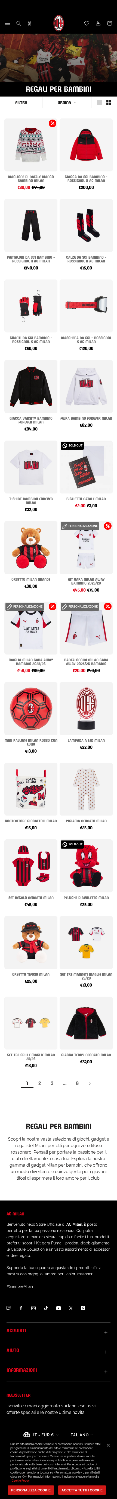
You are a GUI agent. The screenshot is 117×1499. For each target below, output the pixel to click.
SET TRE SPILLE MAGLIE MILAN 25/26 (31, 1056)
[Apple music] (83, 1307)
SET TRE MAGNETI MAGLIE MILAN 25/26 (86, 976)
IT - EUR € (43, 1435)
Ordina (64, 102)
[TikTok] (46, 1307)
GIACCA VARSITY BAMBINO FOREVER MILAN (31, 420)
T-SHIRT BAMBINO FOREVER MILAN (31, 500)
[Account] (98, 23)
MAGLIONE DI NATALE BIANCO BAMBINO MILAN (31, 178)
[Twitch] (8, 1307)
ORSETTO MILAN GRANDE (30, 579)
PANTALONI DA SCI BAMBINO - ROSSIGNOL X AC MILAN (31, 259)
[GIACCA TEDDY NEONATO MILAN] (86, 1023)
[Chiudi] (108, 1445)
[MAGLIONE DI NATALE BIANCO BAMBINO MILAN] (30, 144)
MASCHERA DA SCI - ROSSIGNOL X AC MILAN (86, 339)
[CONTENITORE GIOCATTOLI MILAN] (30, 789)
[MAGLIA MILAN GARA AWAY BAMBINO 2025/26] (30, 628)
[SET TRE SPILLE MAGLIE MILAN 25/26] (30, 1023)
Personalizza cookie (31, 1490)
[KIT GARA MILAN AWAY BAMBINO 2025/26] (86, 547)
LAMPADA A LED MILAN (86, 740)
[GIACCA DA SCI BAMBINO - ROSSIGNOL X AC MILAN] (86, 144)
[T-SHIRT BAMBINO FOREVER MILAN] (30, 467)
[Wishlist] (86, 23)
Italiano (79, 1435)
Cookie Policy (21, 1480)
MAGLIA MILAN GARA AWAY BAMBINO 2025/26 (31, 661)
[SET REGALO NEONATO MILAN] (30, 865)
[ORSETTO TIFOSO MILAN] (30, 942)
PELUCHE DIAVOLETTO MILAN (86, 897)
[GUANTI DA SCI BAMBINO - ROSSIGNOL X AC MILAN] (30, 306)
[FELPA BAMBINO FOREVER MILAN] (86, 386)
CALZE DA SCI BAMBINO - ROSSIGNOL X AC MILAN (86, 259)
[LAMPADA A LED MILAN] (86, 708)
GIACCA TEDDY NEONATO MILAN (86, 1054)
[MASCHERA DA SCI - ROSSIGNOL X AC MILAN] (86, 306)
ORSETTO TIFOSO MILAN (31, 974)
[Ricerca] (18, 23)
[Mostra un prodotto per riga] (99, 102)
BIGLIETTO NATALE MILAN (86, 498)
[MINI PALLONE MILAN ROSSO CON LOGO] (30, 708)
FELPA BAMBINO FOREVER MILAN (86, 418)
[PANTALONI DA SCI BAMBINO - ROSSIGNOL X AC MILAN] (30, 225)
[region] (58, 1468)
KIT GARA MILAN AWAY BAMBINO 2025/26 (86, 581)
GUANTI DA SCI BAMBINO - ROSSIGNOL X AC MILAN (31, 339)
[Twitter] (71, 1307)
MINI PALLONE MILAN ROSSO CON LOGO (31, 742)
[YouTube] (58, 1307)
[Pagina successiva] (90, 1083)
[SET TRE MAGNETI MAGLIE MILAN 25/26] (86, 942)
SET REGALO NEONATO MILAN (31, 897)
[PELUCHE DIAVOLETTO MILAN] (86, 865)
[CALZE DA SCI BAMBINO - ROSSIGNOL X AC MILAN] (86, 225)
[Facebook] (21, 1307)
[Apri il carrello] (109, 23)
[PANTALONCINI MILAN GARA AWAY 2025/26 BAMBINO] (86, 628)
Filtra (21, 102)
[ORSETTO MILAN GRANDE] (30, 547)
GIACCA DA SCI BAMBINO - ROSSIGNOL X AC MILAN (86, 178)
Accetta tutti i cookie (82, 1490)
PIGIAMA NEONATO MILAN (86, 820)
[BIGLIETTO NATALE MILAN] (86, 467)
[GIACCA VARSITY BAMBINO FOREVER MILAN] (30, 386)
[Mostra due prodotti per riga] (108, 102)
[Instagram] (33, 1307)
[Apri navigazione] (7, 23)
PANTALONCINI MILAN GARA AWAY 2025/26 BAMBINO (86, 661)
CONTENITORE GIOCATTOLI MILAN (31, 820)
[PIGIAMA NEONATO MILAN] (86, 789)
